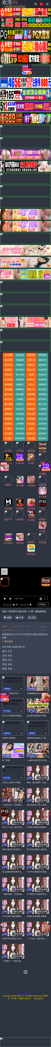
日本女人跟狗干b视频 (11, 782)
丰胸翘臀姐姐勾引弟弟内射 (38, 693)
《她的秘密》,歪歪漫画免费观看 (15, 894)
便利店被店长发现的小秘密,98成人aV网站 (20, 849)
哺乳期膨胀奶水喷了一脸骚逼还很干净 (18, 693)
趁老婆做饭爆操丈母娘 (36, 715)
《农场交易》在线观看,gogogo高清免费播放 (21, 805)
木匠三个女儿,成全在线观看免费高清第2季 (20, 827)
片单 (21, 617)
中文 (10, 659)
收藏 (9, 617)
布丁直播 (6, 760)
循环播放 (42, 604)
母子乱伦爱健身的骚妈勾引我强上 (16, 715)
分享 (33, 617)
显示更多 (8, 641)
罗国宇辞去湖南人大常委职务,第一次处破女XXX (22, 938)
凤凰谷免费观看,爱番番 (37, 916)
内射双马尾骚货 (9, 738)
